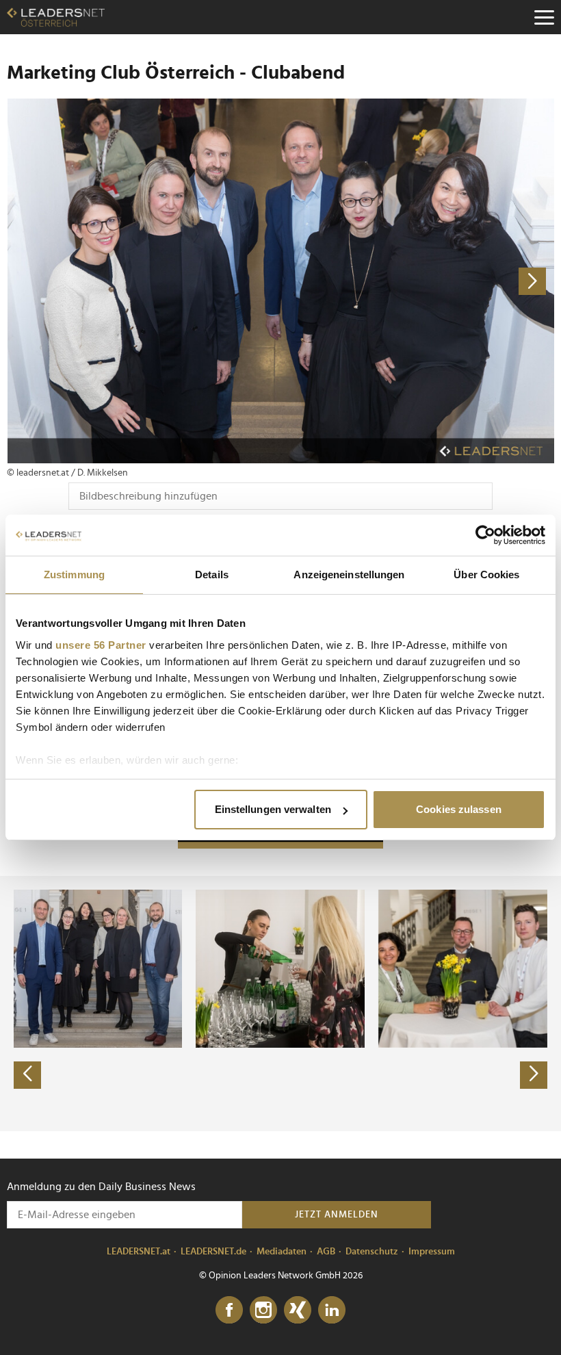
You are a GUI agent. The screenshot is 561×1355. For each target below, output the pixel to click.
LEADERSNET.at (138, 1251)
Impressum (431, 1251)
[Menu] (544, 17)
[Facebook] (229, 1310)
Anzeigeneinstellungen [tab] (348, 574)
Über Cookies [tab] (486, 574)
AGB (326, 1251)
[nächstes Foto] (417, 281)
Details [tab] (212, 574)
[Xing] (297, 1310)
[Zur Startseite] (56, 17)
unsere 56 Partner (100, 645)
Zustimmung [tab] (74, 574)
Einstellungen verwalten (273, 809)
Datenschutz (371, 1251)
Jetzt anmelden (336, 1215)
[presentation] (27, 1075)
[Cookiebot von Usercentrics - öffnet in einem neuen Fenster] (485, 535)
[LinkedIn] (331, 1310)
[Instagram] (263, 1310)
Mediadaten (281, 1251)
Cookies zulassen (458, 809)
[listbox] (280, 1003)
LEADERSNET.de (213, 1251)
